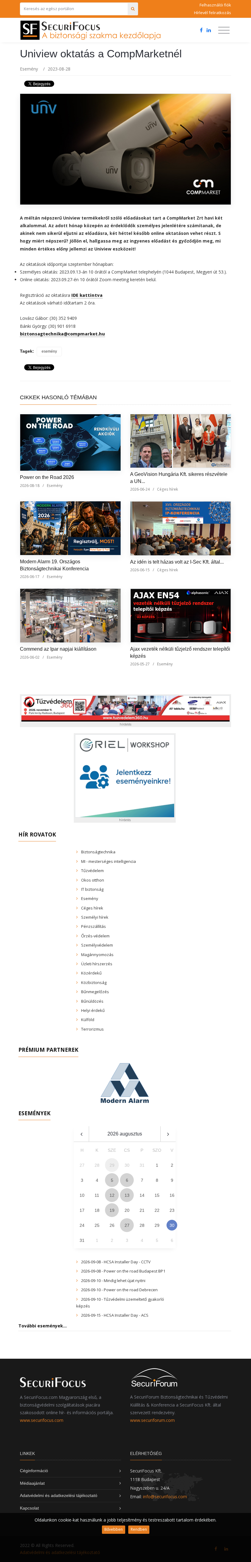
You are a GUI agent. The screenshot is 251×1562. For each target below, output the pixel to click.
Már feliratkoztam (128, 799)
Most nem (190, 799)
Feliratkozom (59, 799)
